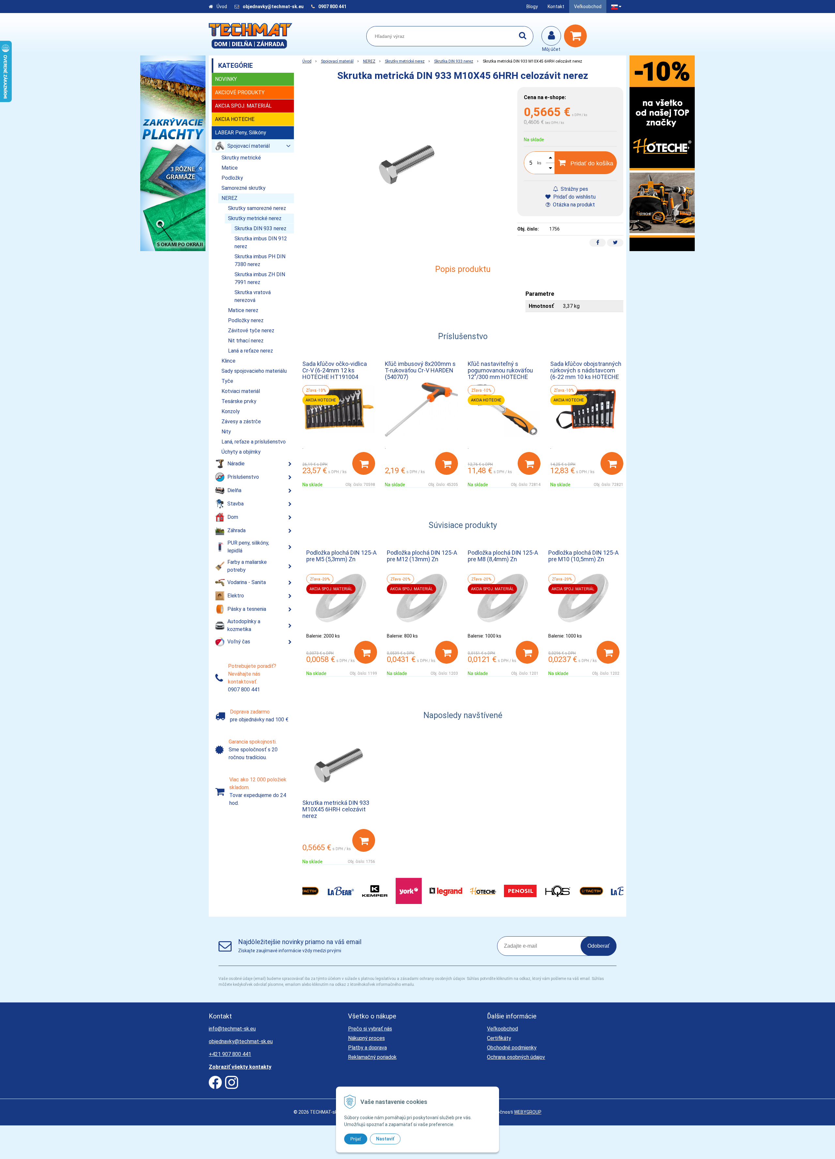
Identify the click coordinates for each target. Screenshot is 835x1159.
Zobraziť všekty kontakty (240, 1067)
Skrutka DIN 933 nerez (453, 61)
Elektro (235, 596)
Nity (226, 432)
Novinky (226, 79)
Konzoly (230, 411)
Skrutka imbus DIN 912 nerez (261, 242)
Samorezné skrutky (243, 188)
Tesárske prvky (238, 401)
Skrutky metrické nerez (405, 61)
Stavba (235, 504)
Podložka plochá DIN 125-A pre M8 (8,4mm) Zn (503, 556)
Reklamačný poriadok (372, 1057)
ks (539, 163)
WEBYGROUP (527, 1112)
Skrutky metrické (241, 158)
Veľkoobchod (587, 6)
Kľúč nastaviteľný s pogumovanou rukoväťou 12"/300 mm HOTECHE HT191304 (500, 373)
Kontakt (556, 6)
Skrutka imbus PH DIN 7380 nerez (260, 260)
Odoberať (598, 946)
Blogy (532, 6)
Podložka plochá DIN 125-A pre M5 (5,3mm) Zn (341, 556)
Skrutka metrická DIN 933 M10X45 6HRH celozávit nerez (335, 809)
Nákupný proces (366, 1038)
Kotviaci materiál (240, 391)
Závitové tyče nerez (251, 330)
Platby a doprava (367, 1048)
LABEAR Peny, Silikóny (240, 132)
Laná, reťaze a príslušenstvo (253, 442)
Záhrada (236, 530)
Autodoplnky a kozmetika (243, 625)
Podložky (232, 178)
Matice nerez (243, 310)
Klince (228, 361)
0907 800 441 (332, 6)
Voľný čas (238, 642)
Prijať (355, 1138)
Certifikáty (499, 1038)
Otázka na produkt (573, 205)
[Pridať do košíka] (363, 463)
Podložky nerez (246, 320)
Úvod (222, 6)
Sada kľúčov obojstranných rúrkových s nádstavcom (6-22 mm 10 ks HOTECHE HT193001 (585, 373)
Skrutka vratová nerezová (253, 296)
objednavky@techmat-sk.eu (274, 6)
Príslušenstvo (243, 477)
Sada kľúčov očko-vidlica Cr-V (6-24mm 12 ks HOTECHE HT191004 (334, 370)
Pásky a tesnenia (246, 609)
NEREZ (369, 61)
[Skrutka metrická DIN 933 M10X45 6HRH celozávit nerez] (406, 164)
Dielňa (234, 490)
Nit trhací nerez (246, 341)
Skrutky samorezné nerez (257, 208)
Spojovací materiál (337, 61)
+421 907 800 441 (230, 1054)
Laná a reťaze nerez (250, 351)
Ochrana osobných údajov (516, 1057)
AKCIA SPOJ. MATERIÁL (243, 106)
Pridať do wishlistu (574, 197)
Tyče (227, 381)
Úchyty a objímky (241, 452)
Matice (229, 168)
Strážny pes (573, 189)
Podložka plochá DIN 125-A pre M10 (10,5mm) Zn (583, 556)
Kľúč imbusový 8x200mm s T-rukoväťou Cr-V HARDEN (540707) (420, 370)
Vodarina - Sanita (246, 582)
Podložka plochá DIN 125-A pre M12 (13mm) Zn (422, 556)
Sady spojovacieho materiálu (254, 371)
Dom (232, 517)
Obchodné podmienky (512, 1048)
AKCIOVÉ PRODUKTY (240, 92)
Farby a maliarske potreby (247, 566)
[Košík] (577, 35)
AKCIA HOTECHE (234, 119)
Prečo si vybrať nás (370, 1029)
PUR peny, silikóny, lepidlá (248, 547)
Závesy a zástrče (241, 421)
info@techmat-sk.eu (232, 1029)
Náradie (236, 463)
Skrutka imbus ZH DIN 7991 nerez (260, 278)
